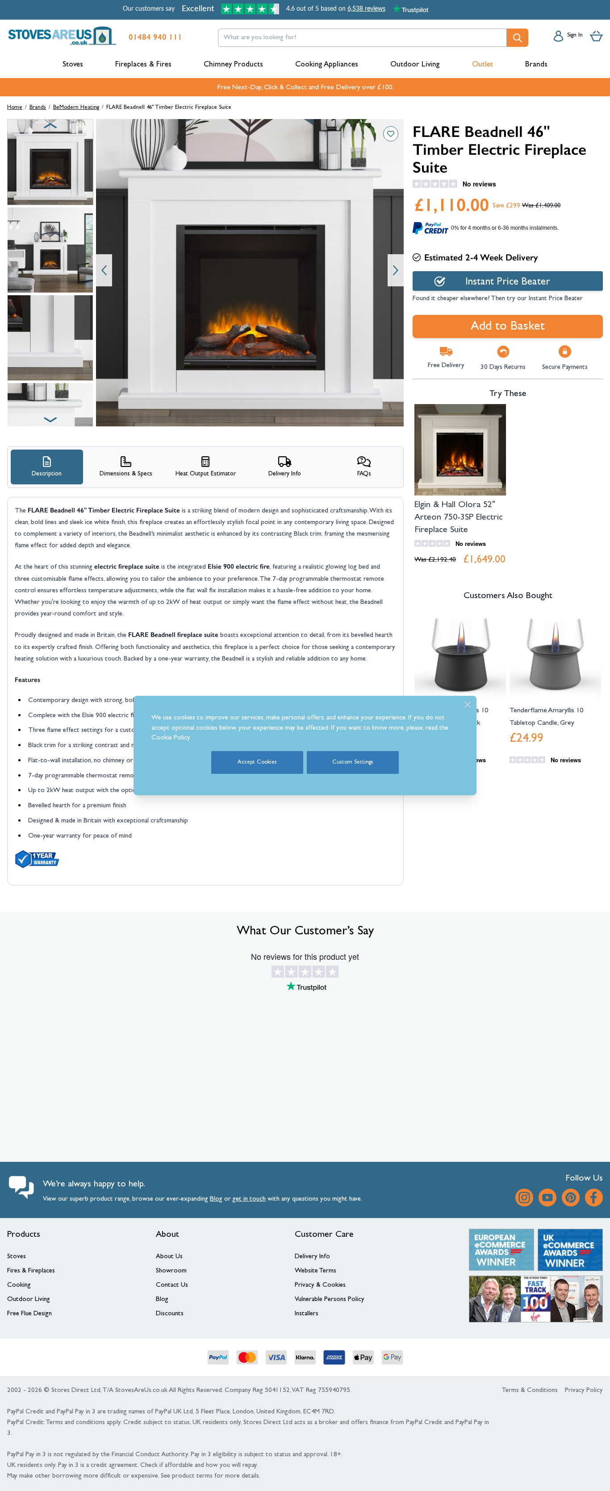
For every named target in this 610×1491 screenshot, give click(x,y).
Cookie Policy (170, 738)
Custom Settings (352, 762)
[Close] (467, 704)
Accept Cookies (257, 762)
